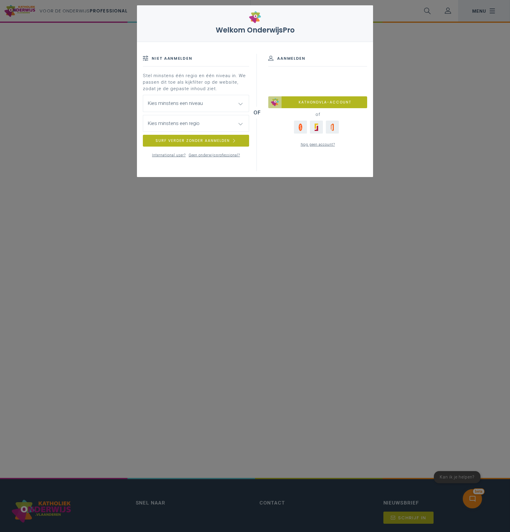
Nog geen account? (318, 144)
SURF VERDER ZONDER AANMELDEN (193, 140)
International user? (169, 155)
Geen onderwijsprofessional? (214, 155)
